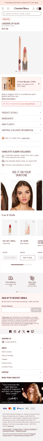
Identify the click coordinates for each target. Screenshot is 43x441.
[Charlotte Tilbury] (21, 9)
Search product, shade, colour (18, 14)
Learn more (25, 138)
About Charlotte (7, 355)
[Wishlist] (8, 8)
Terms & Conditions (30, 429)
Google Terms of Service (22, 435)
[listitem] (21, 52)
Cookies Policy (7, 367)
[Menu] (2, 8)
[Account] (33, 8)
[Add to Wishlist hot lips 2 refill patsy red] (16, 221)
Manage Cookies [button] (21, 431)
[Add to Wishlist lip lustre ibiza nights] (33, 221)
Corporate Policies (8, 431)
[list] (21, 52)
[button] (4, 14)
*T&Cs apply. (6, 317)
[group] (22, 194)
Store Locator (7, 352)
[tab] (16, 71)
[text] (10, 258)
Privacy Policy (28, 323)
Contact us (10, 426)
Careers (4, 359)
